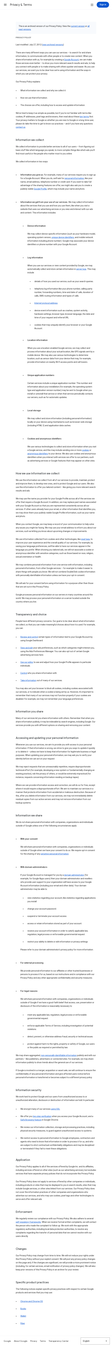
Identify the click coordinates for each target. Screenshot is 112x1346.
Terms (43, 1341)
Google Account (71, 59)
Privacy (33, 1341)
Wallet (23, 1316)
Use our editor (26, 662)
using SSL (55, 1109)
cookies (85, 450)
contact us (20, 127)
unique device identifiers (63, 237)
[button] (5, 4)
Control (23, 673)
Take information (28, 680)
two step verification (42, 1116)
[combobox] (95, 1341)
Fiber (22, 1323)
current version (78, 26)
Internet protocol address (46, 303)
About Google (20, 1341)
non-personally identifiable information (59, 1055)
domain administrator (74, 875)
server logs (81, 269)
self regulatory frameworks (28, 1222)
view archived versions (52, 44)
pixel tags (85, 539)
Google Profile (40, 189)
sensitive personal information (55, 854)
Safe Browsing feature (30, 1120)
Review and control (29, 637)
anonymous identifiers (37, 453)
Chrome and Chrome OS (31, 1301)
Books (23, 1309)
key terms (84, 116)
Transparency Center (59, 1341)
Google (7, 1341)
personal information (74, 178)
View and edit (26, 648)
